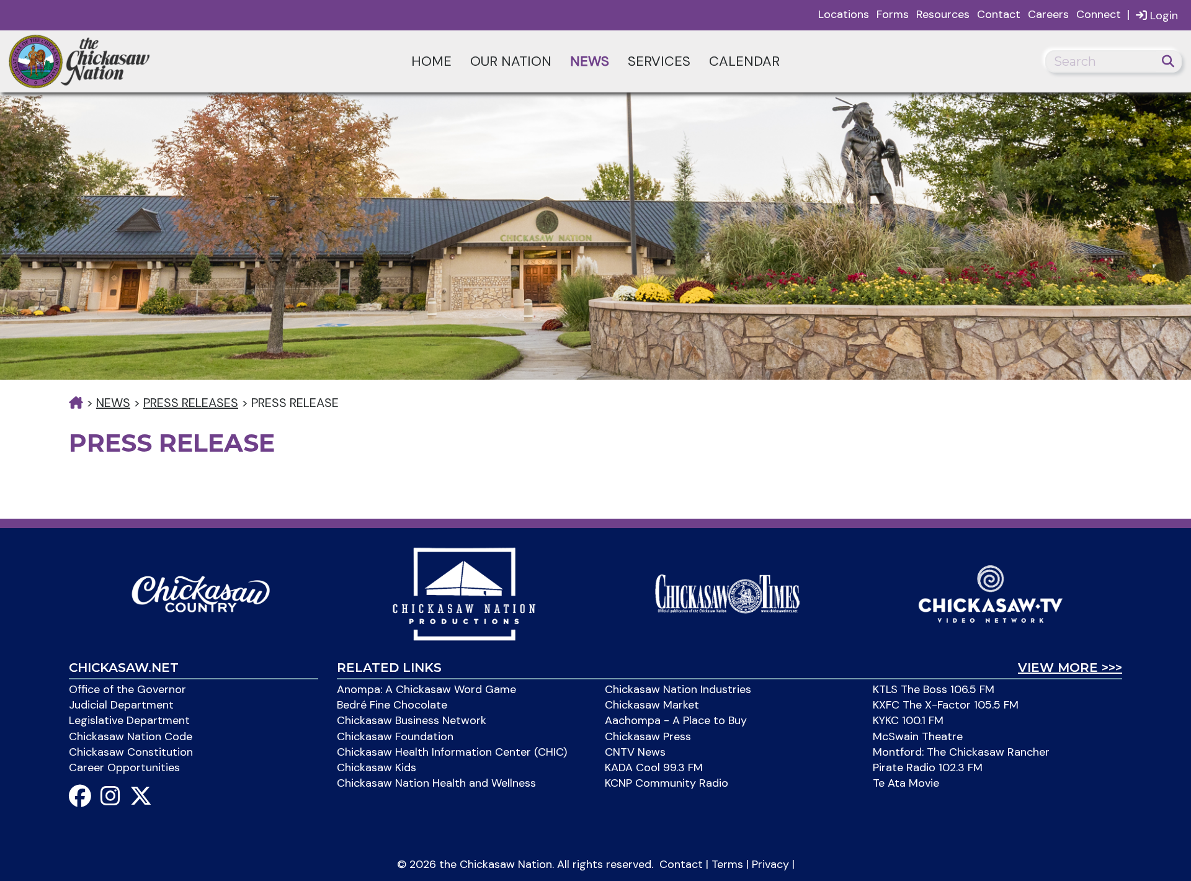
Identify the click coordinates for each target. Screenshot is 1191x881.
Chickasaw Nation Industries (678, 689)
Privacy (770, 864)
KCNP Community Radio (666, 783)
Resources (943, 14)
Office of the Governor (127, 689)
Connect (1098, 14)
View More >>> (1070, 667)
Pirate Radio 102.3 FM (928, 767)
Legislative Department (129, 720)
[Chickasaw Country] (200, 593)
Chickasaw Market (652, 704)
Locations (843, 14)
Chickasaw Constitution (131, 752)
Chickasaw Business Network (411, 720)
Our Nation (510, 61)
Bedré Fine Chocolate (392, 704)
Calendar (744, 61)
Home (431, 61)
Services (659, 61)
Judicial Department (121, 704)
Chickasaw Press (648, 736)
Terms (727, 864)
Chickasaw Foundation (395, 736)
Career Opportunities (124, 767)
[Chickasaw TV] (990, 593)
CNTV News (635, 752)
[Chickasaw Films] (463, 593)
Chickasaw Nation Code (130, 736)
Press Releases (190, 403)
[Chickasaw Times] (727, 593)
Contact (998, 14)
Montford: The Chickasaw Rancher (961, 752)
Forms (893, 14)
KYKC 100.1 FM (908, 720)
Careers (1048, 14)
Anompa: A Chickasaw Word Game (426, 689)
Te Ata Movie (906, 783)
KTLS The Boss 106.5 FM (933, 689)
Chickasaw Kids (376, 767)
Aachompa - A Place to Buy (676, 720)
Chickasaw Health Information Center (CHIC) (452, 752)
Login (1162, 15)
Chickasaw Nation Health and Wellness (436, 783)
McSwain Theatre (918, 736)
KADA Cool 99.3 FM (654, 767)
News (589, 61)
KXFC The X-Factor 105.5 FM (946, 704)
